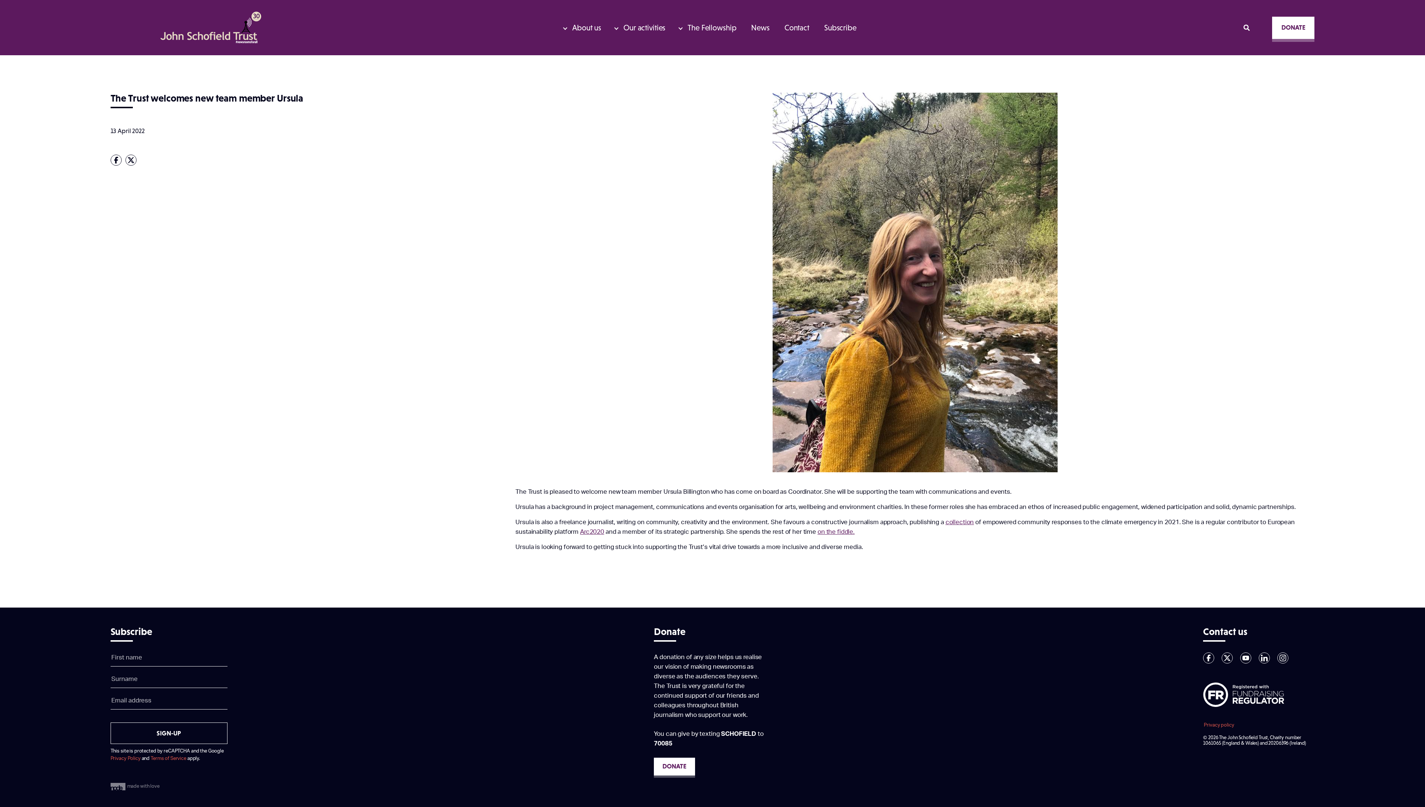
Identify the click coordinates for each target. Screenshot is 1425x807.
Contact (796, 27)
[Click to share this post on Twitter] (132, 160)
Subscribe (840, 27)
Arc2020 (592, 532)
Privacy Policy (126, 758)
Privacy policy (1219, 725)
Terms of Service (168, 758)
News (760, 27)
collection (960, 522)
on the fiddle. (836, 532)
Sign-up (169, 733)
